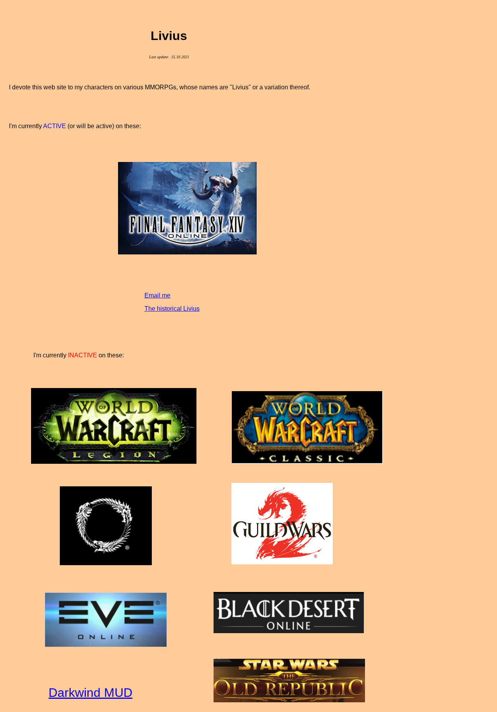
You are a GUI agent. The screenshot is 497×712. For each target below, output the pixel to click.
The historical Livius (172, 308)
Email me (157, 295)
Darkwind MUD (90, 693)
